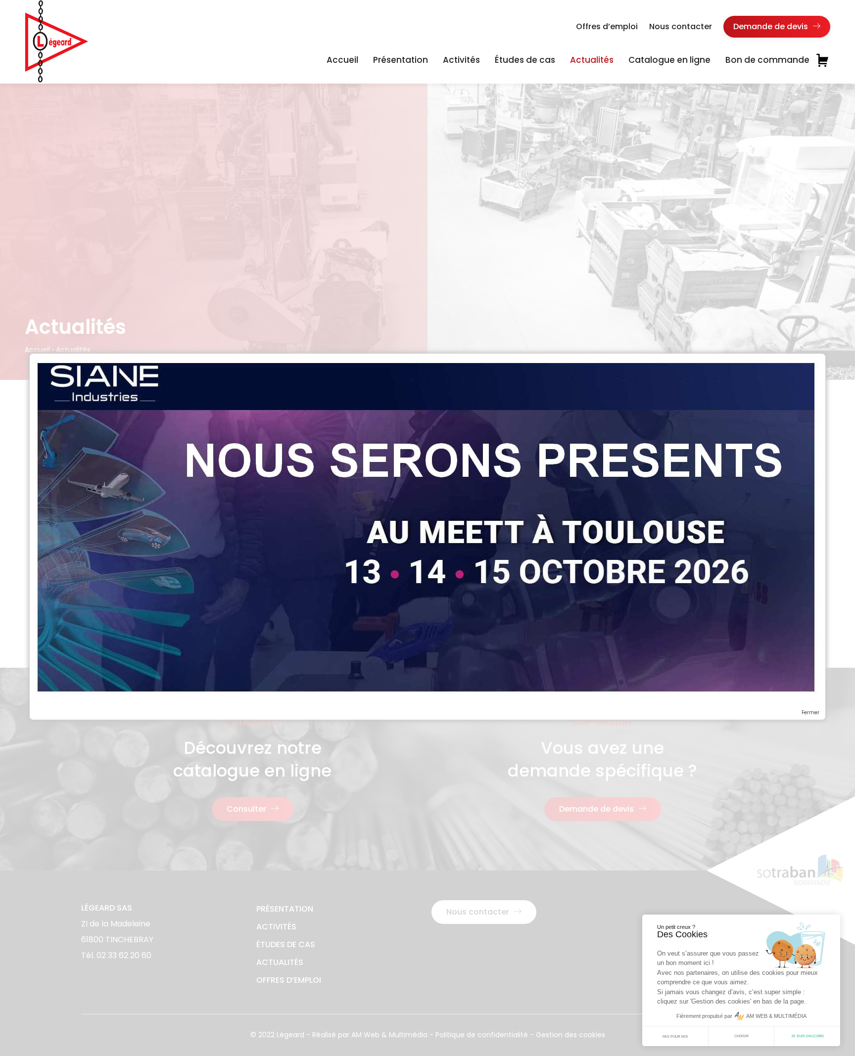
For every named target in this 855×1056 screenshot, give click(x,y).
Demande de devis (771, 26)
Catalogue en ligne (669, 60)
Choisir (741, 1036)
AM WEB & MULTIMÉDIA (776, 1016)
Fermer (810, 712)
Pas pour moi (675, 1036)
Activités (461, 60)
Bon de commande (767, 60)
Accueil (342, 60)
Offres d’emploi (607, 27)
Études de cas (525, 60)
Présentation (400, 60)
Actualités (592, 60)
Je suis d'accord (807, 1036)
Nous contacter (680, 27)
